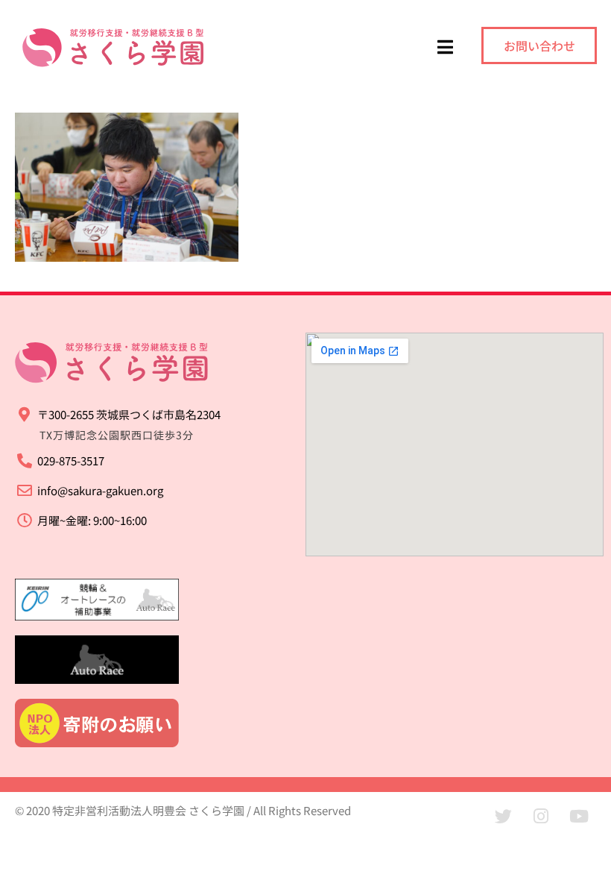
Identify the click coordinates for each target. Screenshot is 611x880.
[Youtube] (579, 816)
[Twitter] (503, 816)
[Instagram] (541, 816)
